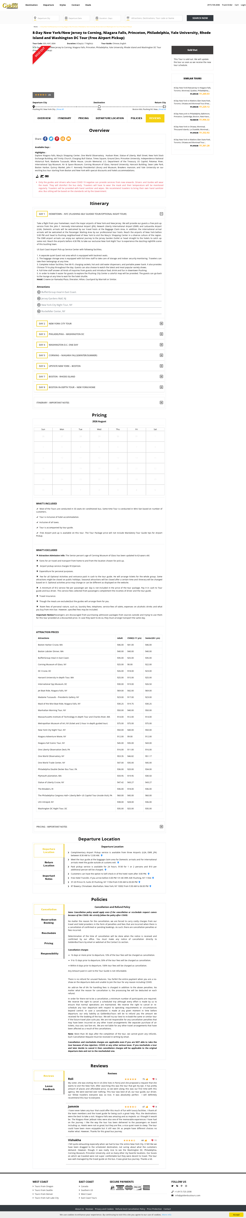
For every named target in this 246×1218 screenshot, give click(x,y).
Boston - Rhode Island (57, 376)
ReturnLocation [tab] (48, 864)
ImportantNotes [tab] (49, 877)
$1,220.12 (200, 106)
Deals (88, 5)
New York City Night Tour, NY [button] (56, 304)
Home (36, 27)
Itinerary (64, 118)
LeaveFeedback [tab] (49, 1088)
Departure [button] (48, 5)
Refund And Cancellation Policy (130, 1209)
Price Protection (154, 1209)
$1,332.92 (200, 132)
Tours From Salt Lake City (47, 1197)
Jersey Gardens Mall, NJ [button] (53, 298)
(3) (49, 94)
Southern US (87, 1190)
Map (99, 109)
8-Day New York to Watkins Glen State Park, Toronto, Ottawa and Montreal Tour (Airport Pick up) (192, 141)
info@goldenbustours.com (187, 1195)
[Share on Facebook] (46, 139)
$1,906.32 (200, 119)
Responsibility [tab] (50, 953)
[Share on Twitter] (52, 139)
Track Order (227, 5)
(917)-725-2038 (213, 5)
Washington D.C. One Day (58, 344)
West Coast (86, 1194)
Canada (84, 1186)
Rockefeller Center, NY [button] (53, 311)
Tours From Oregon (44, 1186)
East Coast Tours (89, 1197)
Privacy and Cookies (104, 1209)
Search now (200, 18)
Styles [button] (63, 5)
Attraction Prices (47, 632)
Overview (44, 118)
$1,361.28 (200, 145)
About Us (79, 1209)
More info (166, 1214)
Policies (136, 118)
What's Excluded (46, 550)
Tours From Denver (44, 1194)
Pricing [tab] (48, 943)
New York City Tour (55, 323)
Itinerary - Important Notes (52, 402)
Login (243, 5)
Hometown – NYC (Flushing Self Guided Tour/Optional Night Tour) (83, 213)
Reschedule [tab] (49, 933)
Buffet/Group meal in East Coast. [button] (59, 292)
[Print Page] (63, 139)
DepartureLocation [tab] (49, 851)
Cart (237, 5)
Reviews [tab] (49, 1075)
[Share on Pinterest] (58, 139)
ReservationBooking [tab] (48, 921)
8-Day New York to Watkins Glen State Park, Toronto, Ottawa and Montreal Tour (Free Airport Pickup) (192, 102)
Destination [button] (31, 5)
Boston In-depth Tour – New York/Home (67, 387)
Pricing (83, 118)
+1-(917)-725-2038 (183, 1191)
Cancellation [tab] (49, 909)
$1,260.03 (200, 93)
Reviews (155, 118)
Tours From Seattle (44, 1190)
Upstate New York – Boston (60, 366)
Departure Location (110, 118)
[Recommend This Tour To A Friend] (69, 139)
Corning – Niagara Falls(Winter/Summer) (68, 355)
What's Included (46, 503)
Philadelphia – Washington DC (61, 334)
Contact (76, 5)
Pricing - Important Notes (51, 826)
